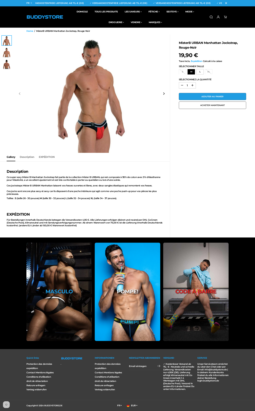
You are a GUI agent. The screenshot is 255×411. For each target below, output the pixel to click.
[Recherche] (211, 17)
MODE (189, 11)
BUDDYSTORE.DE (53, 405)
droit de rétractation (37, 381)
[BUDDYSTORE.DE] (44, 17)
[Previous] (20, 93)
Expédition (196, 61)
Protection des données (39, 364)
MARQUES (155, 22)
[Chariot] (225, 17)
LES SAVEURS (132, 11)
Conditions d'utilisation (38, 377)
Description (27, 156)
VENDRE (136, 22)
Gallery (11, 156)
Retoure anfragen (35, 385)
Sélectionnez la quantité (195, 79)
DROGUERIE (116, 22)
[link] (76, 358)
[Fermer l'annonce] (226, 3)
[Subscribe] (158, 366)
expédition (32, 368)
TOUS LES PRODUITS (106, 11)
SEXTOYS (171, 11)
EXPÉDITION (47, 156)
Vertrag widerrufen (36, 389)
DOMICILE (82, 11)
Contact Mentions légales (40, 372)
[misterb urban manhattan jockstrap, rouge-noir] (92, 94)
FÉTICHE (153, 11)
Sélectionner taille (191, 66)
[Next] (163, 93)
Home (29, 31)
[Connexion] (218, 17)
